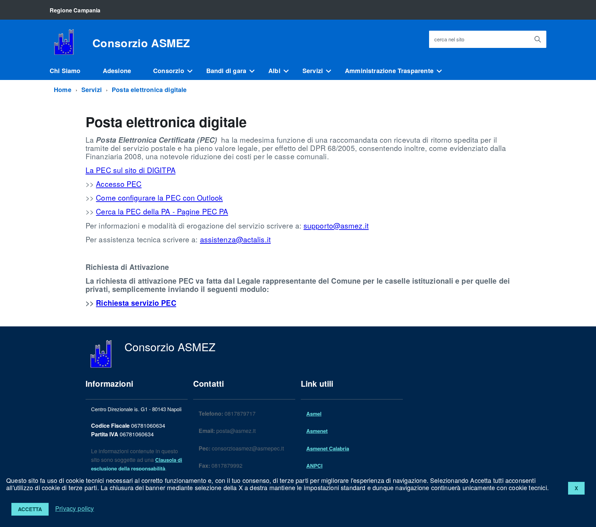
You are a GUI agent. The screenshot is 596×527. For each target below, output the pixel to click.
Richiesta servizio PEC (136, 302)
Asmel (313, 413)
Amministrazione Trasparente (389, 70)
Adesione (117, 70)
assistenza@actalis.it (235, 239)
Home (62, 89)
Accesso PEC (118, 184)
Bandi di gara (226, 70)
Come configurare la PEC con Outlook (159, 197)
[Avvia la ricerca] (537, 39)
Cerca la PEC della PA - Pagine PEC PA (162, 211)
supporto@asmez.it (336, 225)
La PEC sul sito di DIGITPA (131, 170)
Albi (274, 70)
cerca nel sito (449, 39)
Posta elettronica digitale (149, 89)
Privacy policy (74, 508)
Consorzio (168, 70)
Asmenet (317, 431)
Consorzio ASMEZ (141, 42)
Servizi (312, 70)
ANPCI (314, 465)
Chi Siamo (65, 70)
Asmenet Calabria (327, 448)
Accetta (30, 509)
